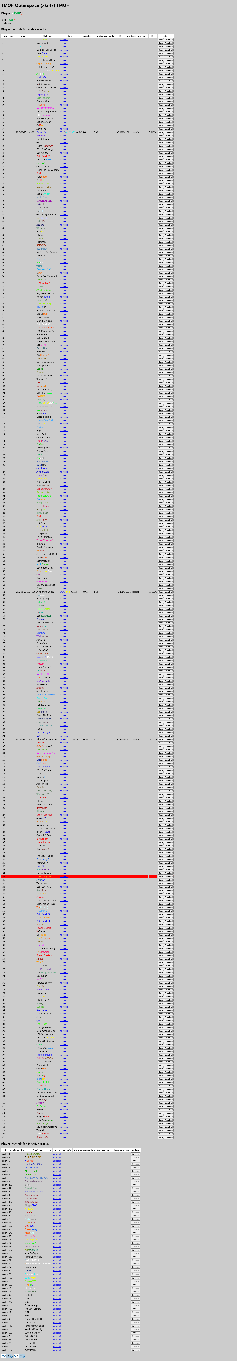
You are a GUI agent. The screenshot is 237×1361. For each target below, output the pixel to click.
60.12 (62, 132)
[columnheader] (8, 36)
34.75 (62, 592)
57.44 (62, 739)
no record (64, 39)
